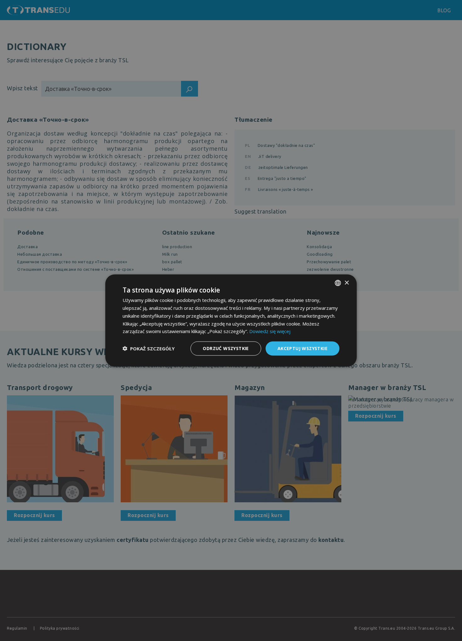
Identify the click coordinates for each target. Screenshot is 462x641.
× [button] (346, 282)
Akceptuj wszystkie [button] (302, 348)
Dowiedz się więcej (269, 331)
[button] (149, 348)
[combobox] (338, 283)
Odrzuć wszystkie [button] (226, 348)
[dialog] (231, 321)
